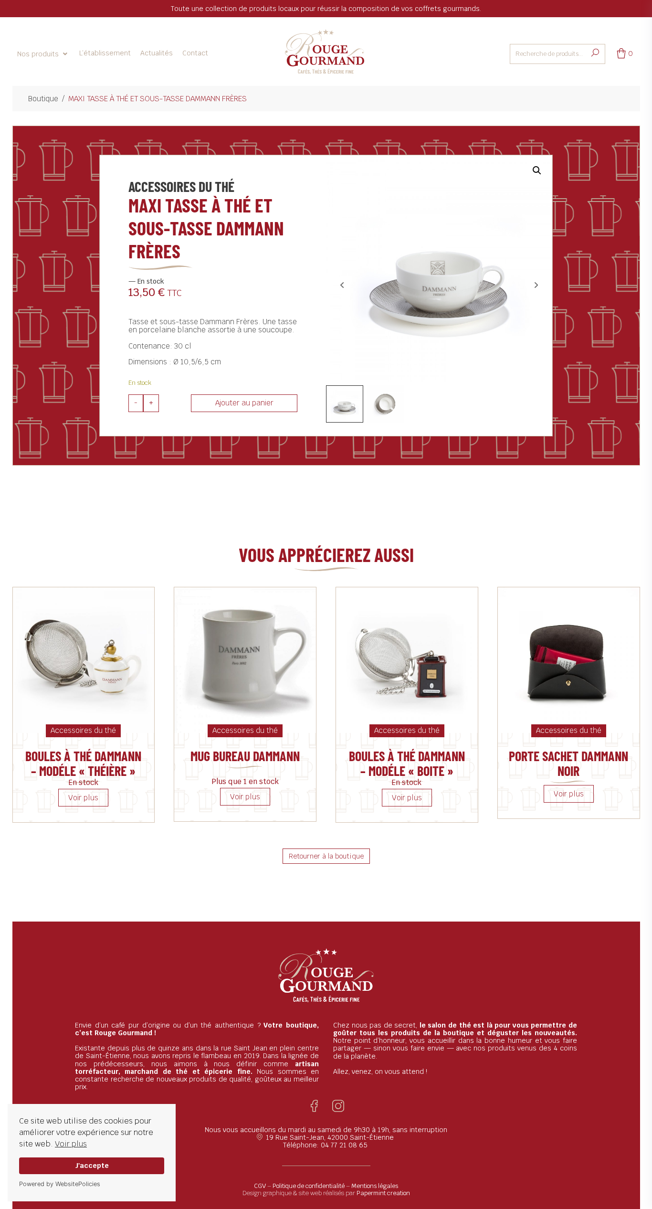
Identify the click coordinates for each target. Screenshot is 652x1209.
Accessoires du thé (181, 186)
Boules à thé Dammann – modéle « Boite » (407, 763)
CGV (260, 1186)
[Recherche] (595, 53)
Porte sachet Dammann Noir (568, 763)
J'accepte (92, 1165)
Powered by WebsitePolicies (59, 1184)
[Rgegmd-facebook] (314, 1106)
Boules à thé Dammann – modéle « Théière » (83, 763)
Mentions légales (374, 1186)
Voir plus (71, 1144)
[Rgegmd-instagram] (338, 1106)
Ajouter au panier (244, 402)
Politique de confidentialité (309, 1186)
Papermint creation (383, 1193)
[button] (43, 54)
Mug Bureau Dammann (245, 756)
